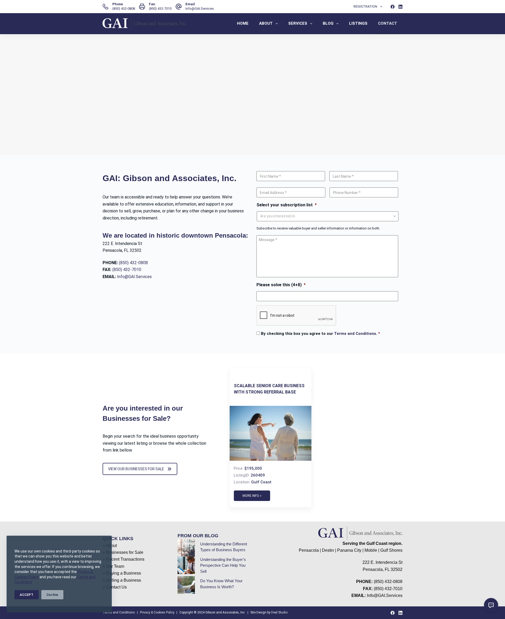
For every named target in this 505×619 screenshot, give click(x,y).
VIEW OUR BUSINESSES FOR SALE (136, 469)
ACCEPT (26, 595)
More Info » (252, 496)
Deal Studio (279, 612)
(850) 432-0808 (123, 9)
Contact (387, 23)
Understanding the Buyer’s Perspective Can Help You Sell (223, 565)
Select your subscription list (286, 204)
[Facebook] (393, 7)
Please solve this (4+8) (281, 284)
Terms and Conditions (355, 333)
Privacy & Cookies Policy (157, 612)
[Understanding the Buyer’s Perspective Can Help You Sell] (186, 565)
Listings (358, 23)
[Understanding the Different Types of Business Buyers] (186, 548)
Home (243, 23)
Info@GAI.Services (199, 9)
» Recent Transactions (123, 559)
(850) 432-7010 (160, 9)
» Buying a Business (122, 573)
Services (297, 23)
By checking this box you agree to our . (320, 333)
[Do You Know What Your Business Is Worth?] (186, 585)
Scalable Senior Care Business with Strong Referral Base (269, 389)
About (266, 23)
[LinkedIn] (400, 7)
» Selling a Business (122, 580)
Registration (365, 6)
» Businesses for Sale (123, 552)
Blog (328, 23)
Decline (52, 595)
